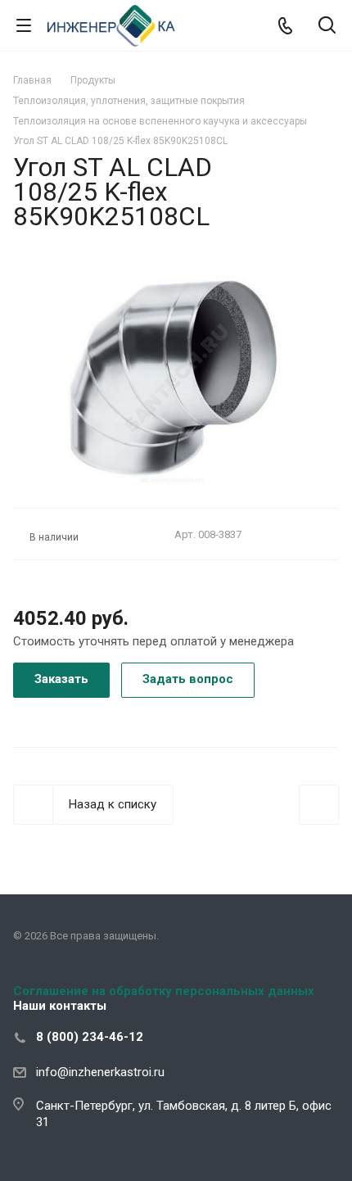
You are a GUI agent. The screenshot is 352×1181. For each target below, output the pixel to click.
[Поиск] (327, 26)
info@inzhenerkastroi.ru (100, 1072)
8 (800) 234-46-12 (89, 1036)
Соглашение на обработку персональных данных (163, 991)
